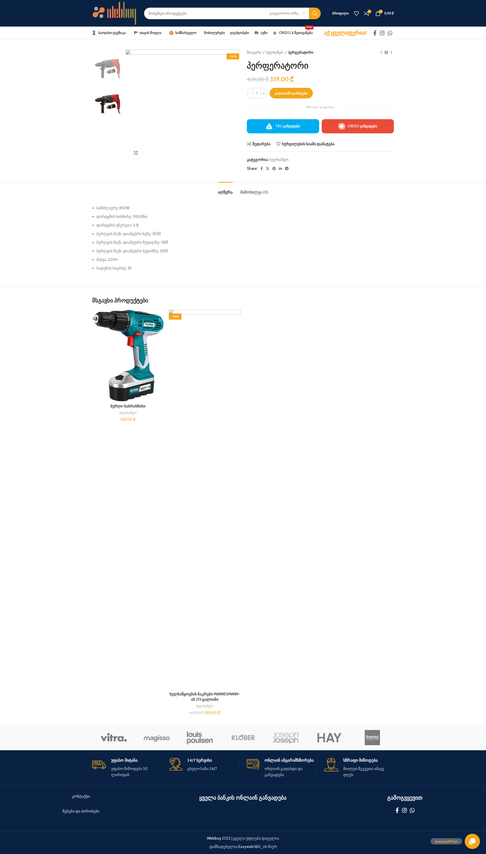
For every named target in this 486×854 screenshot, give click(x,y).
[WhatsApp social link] (390, 33)
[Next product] (391, 52)
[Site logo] (114, 13)
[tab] (225, 189)
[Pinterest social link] (274, 168)
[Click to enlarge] (135, 153)
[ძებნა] (315, 13)
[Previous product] (381, 52)
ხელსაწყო (275, 52)
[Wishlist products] (356, 13)
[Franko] (372, 737)
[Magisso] (156, 737)
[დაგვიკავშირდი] (472, 841)
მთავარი (254, 52)
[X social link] (267, 168)
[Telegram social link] (287, 168)
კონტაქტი (81, 796)
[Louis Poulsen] (199, 737)
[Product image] (128, 355)
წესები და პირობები (81, 811)
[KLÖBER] (243, 737)
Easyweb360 (249, 846)
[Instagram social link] (382, 33)
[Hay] (329, 737)
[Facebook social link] (375, 33)
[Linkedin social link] (280, 168)
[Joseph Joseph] (286, 737)
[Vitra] (113, 737)
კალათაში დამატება (291, 93)
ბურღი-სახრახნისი (128, 406)
